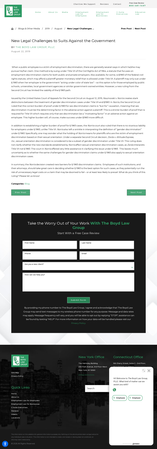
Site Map (15, 373)
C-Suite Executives (19, 407)
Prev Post (20, 192)
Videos (14, 414)
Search (91, 388)
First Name (29, 243)
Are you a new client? (34, 264)
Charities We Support (85, 4)
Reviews (104, 4)
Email (84, 254)
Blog (27, 183)
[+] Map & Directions (86, 375)
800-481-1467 (137, 6)
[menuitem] (40, 14)
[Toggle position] (144, 371)
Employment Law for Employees (25, 400)
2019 (47, 28)
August (58, 28)
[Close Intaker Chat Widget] (149, 371)
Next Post (136, 192)
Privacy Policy (17, 376)
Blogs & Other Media (29, 28)
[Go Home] (13, 29)
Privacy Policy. (78, 323)
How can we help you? (35, 275)
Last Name (86, 243)
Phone (28, 254)
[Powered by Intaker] (136, 444)
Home (14, 394)
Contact (117, 4)
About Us (15, 397)
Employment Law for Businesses (25, 404)
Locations (15, 418)
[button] (5, 444)
